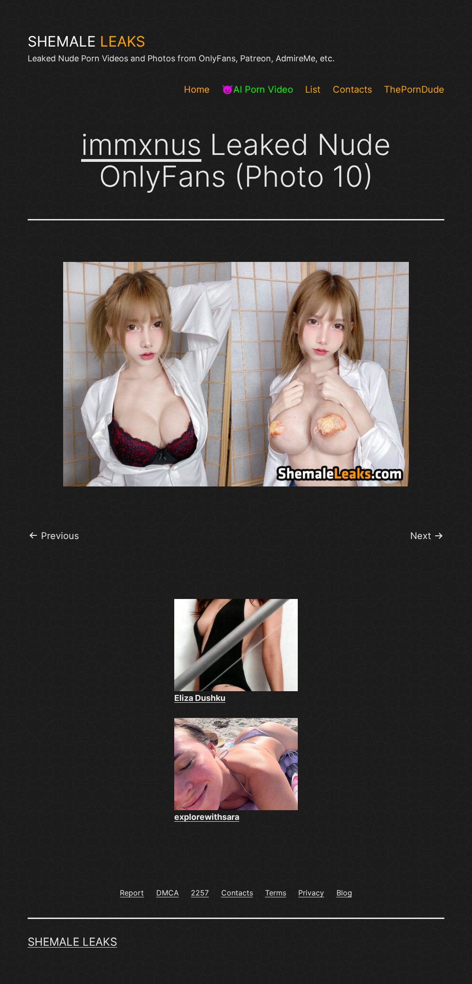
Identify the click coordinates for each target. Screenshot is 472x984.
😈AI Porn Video (257, 89)
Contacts (352, 89)
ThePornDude (414, 89)
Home (197, 89)
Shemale (86, 41)
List (312, 89)
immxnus (141, 144)
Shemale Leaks (72, 941)
